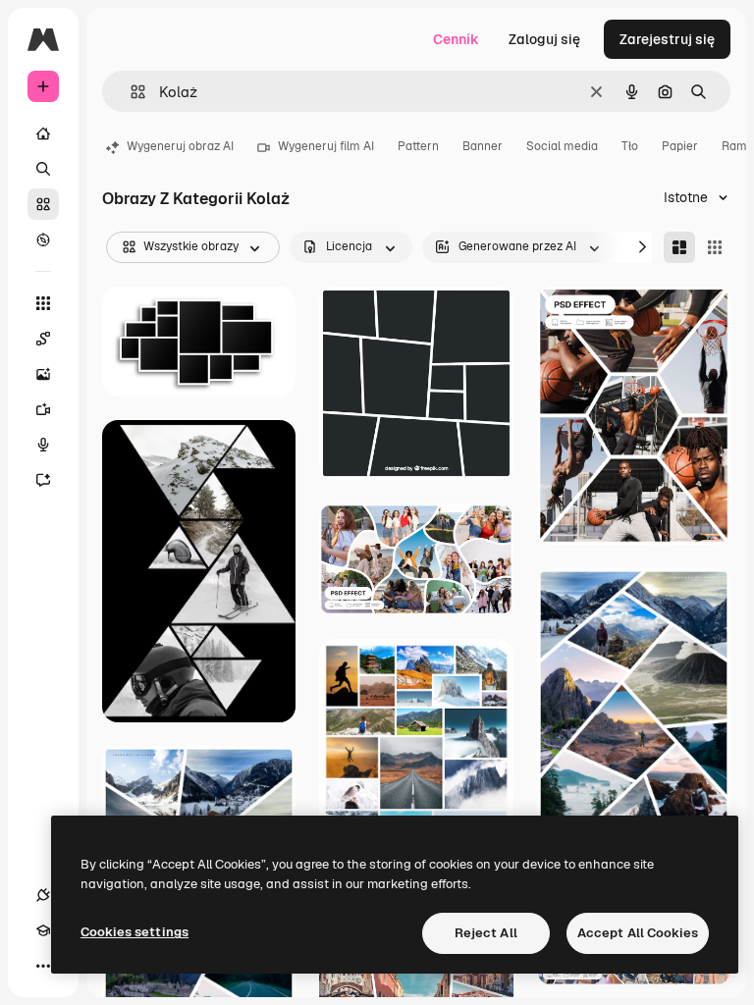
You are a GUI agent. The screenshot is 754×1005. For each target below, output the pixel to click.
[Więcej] (43, 965)
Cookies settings (134, 932)
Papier (680, 146)
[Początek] (43, 133)
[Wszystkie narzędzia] (43, 303)
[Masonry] (679, 247)
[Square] (714, 247)
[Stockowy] (43, 204)
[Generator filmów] (43, 409)
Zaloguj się (544, 39)
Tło (629, 146)
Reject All (486, 933)
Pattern (418, 146)
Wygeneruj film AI (326, 146)
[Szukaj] (43, 169)
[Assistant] (43, 480)
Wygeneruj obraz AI (180, 146)
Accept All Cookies (637, 933)
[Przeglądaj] (43, 239)
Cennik (456, 39)
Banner (482, 146)
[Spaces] (43, 338)
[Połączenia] (43, 895)
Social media (562, 146)
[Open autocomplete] (130, 91)
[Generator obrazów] (43, 374)
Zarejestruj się (667, 39)
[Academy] (43, 930)
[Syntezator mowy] (43, 444)
